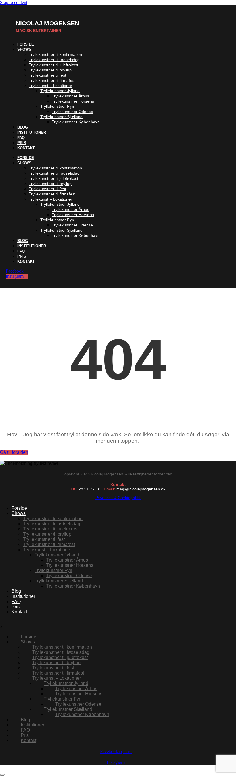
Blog (22, 241)
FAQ (21, 251)
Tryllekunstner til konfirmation (55, 54)
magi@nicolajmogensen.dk (140, 489)
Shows (24, 49)
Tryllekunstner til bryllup (50, 70)
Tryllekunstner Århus (70, 96)
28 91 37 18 (90, 489)
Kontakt (26, 148)
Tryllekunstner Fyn (57, 106)
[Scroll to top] (2, 775)
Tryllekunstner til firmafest (52, 80)
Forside (25, 158)
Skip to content (13, 2)
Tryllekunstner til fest (47, 75)
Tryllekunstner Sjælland (61, 116)
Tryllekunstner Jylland (60, 90)
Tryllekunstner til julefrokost (53, 65)
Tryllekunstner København (76, 122)
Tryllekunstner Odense (72, 111)
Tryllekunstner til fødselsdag (54, 59)
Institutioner (31, 132)
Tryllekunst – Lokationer (50, 85)
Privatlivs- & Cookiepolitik (118, 497)
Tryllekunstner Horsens (73, 101)
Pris (21, 256)
